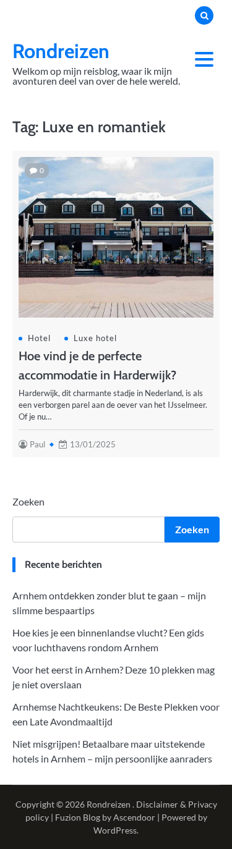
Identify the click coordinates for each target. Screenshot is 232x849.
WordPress (115, 830)
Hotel (39, 338)
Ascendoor (134, 817)
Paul (37, 444)
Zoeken (28, 501)
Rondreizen (61, 51)
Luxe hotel (95, 338)
